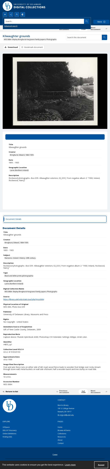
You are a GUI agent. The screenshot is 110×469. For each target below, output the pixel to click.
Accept (101, 465)
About (60, 440)
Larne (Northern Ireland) (19, 170)
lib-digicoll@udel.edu (66, 415)
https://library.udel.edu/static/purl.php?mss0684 (23, 299)
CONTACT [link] (61, 400)
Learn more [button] (70, 465)
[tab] (55, 136)
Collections (62, 433)
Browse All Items (64, 430)
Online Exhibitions (9, 433)
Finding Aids (7, 437)
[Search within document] (104, 37)
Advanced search (10, 26)
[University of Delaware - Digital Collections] (24, 6)
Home (60, 427)
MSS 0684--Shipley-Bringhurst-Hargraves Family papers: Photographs (30, 39)
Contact (61, 443)
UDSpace (6, 427)
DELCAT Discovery (9, 430)
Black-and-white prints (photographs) (19, 276)
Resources (62, 437)
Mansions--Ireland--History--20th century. (20, 258)
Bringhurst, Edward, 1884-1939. (22, 155)
